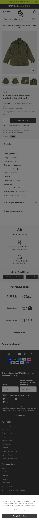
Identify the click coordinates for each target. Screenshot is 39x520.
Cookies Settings (19, 510)
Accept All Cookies (19, 516)
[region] (19, 507)
